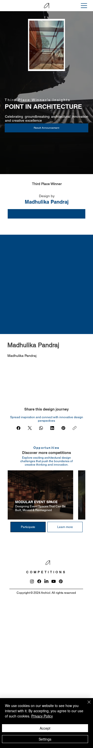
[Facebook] (18, 428)
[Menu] (84, 5)
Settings (45, 739)
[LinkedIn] (52, 428)
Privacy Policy (42, 715)
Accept (45, 728)
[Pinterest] (63, 428)
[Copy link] (74, 428)
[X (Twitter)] (30, 428)
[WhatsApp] (41, 428)
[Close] (86, 705)
